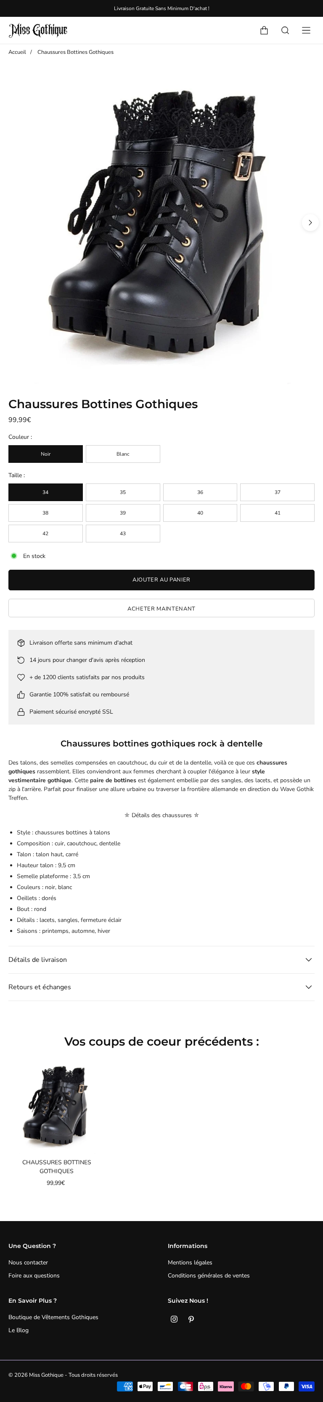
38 (45, 513)
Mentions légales (190, 1263)
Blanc (123, 454)
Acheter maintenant (161, 609)
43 (123, 533)
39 (123, 513)
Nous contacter (28, 1263)
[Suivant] (310, 222)
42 (45, 533)
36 (200, 492)
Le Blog (18, 1330)
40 (200, 513)
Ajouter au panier (161, 580)
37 (278, 492)
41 (278, 513)
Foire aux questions (34, 1276)
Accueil (17, 52)
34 (45, 492)
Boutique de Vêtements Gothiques (53, 1317)
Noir (45, 454)
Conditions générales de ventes (209, 1276)
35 (123, 492)
